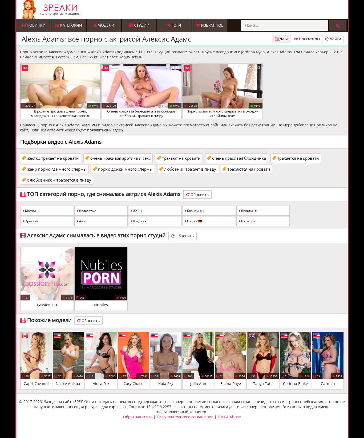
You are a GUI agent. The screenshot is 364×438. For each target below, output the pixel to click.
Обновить (199, 194)
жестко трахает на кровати (53, 158)
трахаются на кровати (249, 169)
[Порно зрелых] (183, 9)
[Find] (337, 25)
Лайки (335, 38)
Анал (82, 221)
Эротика (31, 221)
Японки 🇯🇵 (249, 210)
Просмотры (309, 38)
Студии (141, 25)
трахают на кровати (181, 158)
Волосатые (87, 210)
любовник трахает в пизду (190, 169)
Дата (283, 38)
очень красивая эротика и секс (120, 158)
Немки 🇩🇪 (194, 221)
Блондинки (195, 210)
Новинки (36, 25)
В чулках (139, 221)
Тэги (176, 25)
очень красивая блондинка (239, 158)
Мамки (30, 210)
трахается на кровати (298, 158)
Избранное (211, 25)
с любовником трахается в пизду (59, 180)
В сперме (248, 221)
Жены (137, 210)
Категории (70, 25)
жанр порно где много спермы (57, 169)
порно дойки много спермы (125, 169)
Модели (105, 25)
